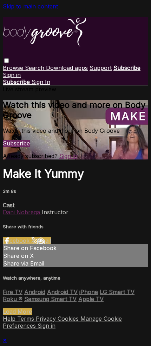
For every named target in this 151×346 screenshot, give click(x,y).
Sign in (12, 74)
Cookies (69, 318)
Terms (26, 318)
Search (35, 67)
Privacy (47, 318)
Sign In (41, 81)
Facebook (17, 240)
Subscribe (16, 143)
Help (10, 318)
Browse (14, 67)
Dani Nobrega (22, 212)
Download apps (67, 67)
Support (101, 67)
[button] (6, 60)
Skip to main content (30, 6)
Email (44, 240)
